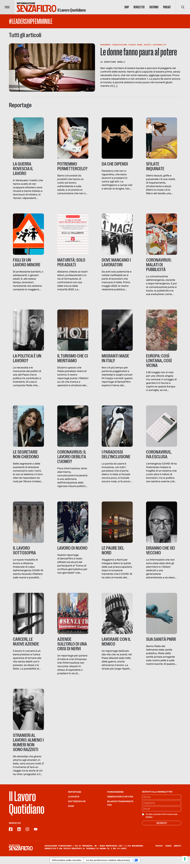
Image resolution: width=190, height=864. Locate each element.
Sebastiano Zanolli (114, 62)
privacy (149, 817)
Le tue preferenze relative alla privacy (108, 860)
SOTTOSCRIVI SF (77, 801)
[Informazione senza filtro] (21, 847)
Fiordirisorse (115, 792)
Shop (126, 7)
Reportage (74, 792)
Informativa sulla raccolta (66, 860)
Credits (177, 846)
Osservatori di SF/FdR (120, 797)
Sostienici (153, 7)
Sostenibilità (159, 45)
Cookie (168, 846)
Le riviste (73, 797)
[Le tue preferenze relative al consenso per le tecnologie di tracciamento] (185, 859)
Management (105, 45)
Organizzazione (119, 45)
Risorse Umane (135, 45)
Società (147, 45)
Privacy (159, 846)
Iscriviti (161, 823)
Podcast (167, 7)
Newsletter (139, 7)
